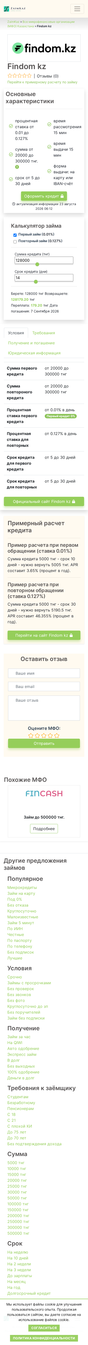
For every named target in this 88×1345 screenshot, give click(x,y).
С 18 (11, 1114)
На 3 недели (19, 1269)
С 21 (11, 1120)
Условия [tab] (16, 332)
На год (13, 1287)
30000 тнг (17, 1192)
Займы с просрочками (29, 982)
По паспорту (19, 940)
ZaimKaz (13, 22)
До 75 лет (16, 1132)
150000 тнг (18, 1209)
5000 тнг (15, 1162)
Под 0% (14, 899)
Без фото (16, 1000)
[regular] (43, 735)
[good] (50, 735)
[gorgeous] (56, 735)
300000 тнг (18, 1227)
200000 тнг (18, 1215)
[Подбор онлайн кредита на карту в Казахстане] (14, 8)
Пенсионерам (20, 1108)
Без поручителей (23, 1012)
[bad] (30, 735)
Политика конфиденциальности (44, 1338)
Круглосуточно (21, 911)
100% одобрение (23, 1072)
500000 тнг (18, 1233)
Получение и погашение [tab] (31, 342)
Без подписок (20, 952)
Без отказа (17, 905)
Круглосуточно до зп (27, 1006)
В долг (13, 1060)
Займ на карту (21, 893)
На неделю (17, 1252)
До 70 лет (16, 1137)
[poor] (37, 735)
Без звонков (19, 994)
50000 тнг (17, 1198)
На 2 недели (19, 1263)
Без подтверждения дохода (34, 1143)
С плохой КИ (19, 1126)
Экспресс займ (21, 1054)
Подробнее (44, 828)
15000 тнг (16, 1174)
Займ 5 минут (20, 922)
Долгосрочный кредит (29, 1293)
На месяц (16, 1281)
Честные (15, 934)
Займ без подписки (26, 1018)
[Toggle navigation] (77, 9)
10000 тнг (16, 1168)
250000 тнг (18, 1221)
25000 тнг (17, 1186)
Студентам (17, 1096)
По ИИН (15, 928)
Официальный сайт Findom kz (42, 501)
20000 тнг (17, 1180)
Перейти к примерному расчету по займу (42, 82)
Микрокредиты (22, 887)
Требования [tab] (43, 332)
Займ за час (19, 1036)
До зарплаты (19, 1275)
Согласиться (44, 1328)
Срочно (14, 976)
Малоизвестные (22, 916)
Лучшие (14, 958)
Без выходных (21, 1066)
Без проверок (20, 988)
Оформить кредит (42, 196)
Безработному (21, 1102)
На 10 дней (17, 1258)
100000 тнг (18, 1203)
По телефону (19, 946)
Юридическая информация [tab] (34, 352)
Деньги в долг (20, 1077)
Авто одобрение (23, 1048)
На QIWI (14, 1042)
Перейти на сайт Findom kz (42, 635)
